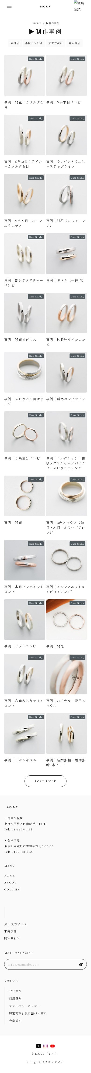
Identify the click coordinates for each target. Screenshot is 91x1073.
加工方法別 (56, 43)
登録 (81, 964)
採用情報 (15, 998)
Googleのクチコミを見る (45, 1062)
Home (36, 23)
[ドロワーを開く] (9, 6)
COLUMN (12, 889)
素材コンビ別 (33, 43)
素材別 (15, 43)
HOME (9, 875)
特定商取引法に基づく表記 (28, 1013)
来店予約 (10, 931)
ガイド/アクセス (15, 924)
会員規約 (15, 1021)
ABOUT (10, 882)
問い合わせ (12, 938)
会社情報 (15, 991)
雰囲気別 (74, 43)
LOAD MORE (45, 781)
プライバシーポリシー (24, 1006)
